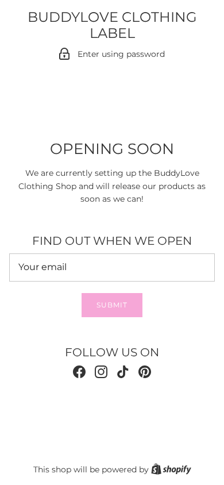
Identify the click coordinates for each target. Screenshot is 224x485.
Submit (112, 305)
